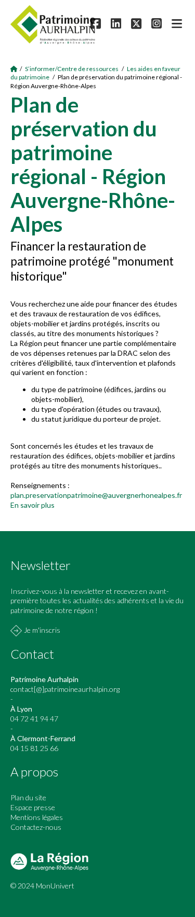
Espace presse (32, 807)
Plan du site (28, 797)
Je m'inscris (42, 630)
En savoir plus (32, 505)
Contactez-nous (35, 827)
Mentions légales (36, 817)
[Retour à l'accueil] (14, 69)
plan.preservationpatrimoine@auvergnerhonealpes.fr (96, 495)
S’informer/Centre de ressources (72, 69)
